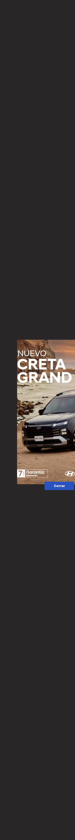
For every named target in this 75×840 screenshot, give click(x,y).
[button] (59, 486)
